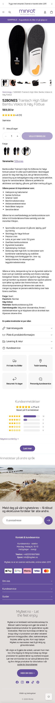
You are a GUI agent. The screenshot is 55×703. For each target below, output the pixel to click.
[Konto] (45, 12)
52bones (18, 161)
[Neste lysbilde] (52, 4)
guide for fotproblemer (27, 664)
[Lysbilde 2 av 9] (12, 83)
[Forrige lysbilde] (3, 4)
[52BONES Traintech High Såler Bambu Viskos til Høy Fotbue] (26, 151)
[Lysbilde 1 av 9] (5, 83)
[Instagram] (22, 682)
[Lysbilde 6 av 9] (43, 83)
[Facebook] (17, 682)
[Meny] (3, 12)
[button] (8, 115)
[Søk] (9, 12)
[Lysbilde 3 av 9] (20, 83)
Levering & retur (14, 341)
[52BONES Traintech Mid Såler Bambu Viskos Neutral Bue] (16, 151)
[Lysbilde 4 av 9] (27, 83)
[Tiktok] (32, 682)
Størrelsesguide (14, 328)
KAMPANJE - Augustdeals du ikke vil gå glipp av (27, 19)
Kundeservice (13, 348)
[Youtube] (27, 682)
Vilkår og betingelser (27, 693)
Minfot (30, 699)
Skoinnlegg (7, 92)
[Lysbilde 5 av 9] (35, 83)
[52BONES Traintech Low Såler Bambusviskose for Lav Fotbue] (6, 151)
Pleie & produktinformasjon (20, 334)
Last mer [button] (27, 448)
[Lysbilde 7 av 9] (50, 83)
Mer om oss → (27, 673)
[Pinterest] (38, 682)
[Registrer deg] (48, 520)
